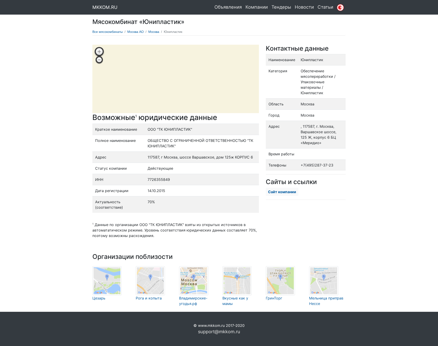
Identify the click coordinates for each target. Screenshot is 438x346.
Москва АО (135, 32)
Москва (153, 32)
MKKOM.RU (104, 7)
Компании (256, 7)
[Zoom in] (99, 51)
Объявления (228, 7)
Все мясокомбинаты (107, 32)
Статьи (325, 7)
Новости (304, 7)
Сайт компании (282, 192)
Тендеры (281, 7)
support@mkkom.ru (219, 331)
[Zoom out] (99, 59)
